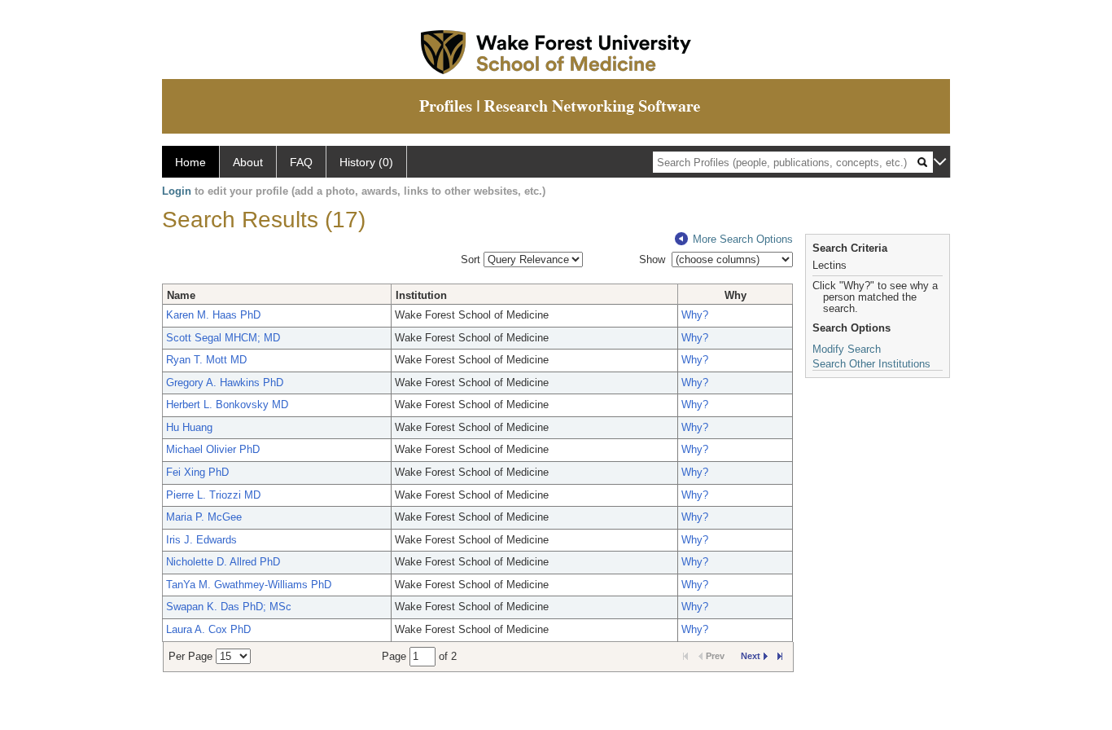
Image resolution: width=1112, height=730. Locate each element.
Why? (694, 315)
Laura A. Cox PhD (208, 629)
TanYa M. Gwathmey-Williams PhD (248, 584)
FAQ (301, 162)
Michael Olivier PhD (213, 449)
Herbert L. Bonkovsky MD (227, 404)
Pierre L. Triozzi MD (213, 495)
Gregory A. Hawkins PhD (224, 382)
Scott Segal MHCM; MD (223, 338)
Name (181, 295)
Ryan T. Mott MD (206, 360)
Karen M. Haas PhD (213, 315)
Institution (421, 295)
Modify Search (846, 349)
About (248, 162)
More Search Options (743, 239)
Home (190, 162)
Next (750, 656)
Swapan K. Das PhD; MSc (228, 606)
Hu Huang (189, 427)
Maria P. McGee (204, 517)
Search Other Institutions (871, 364)
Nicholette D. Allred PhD (223, 562)
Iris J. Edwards (201, 540)
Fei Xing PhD (197, 472)
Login (176, 191)
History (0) (366, 162)
